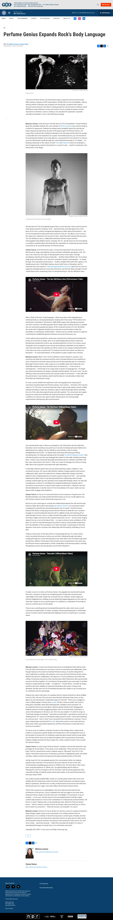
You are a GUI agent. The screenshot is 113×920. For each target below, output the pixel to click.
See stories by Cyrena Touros (36, 867)
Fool (57, 143)
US (4, 28)
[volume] (9, 13)
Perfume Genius (66, 126)
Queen (65, 143)
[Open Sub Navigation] (7, 18)
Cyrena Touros (24, 44)
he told (53, 702)
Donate (106, 5)
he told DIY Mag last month (74, 455)
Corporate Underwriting (46, 887)
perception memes (61, 506)
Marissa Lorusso (14, 44)
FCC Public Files (44, 883)
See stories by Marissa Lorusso (46, 852)
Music (11, 18)
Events (33, 18)
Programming (22, 18)
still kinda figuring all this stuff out (58, 266)
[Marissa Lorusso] (30, 853)
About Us (66, 18)
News (4, 18)
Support (56, 18)
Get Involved (45, 18)
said (53, 721)
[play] (4, 13)
